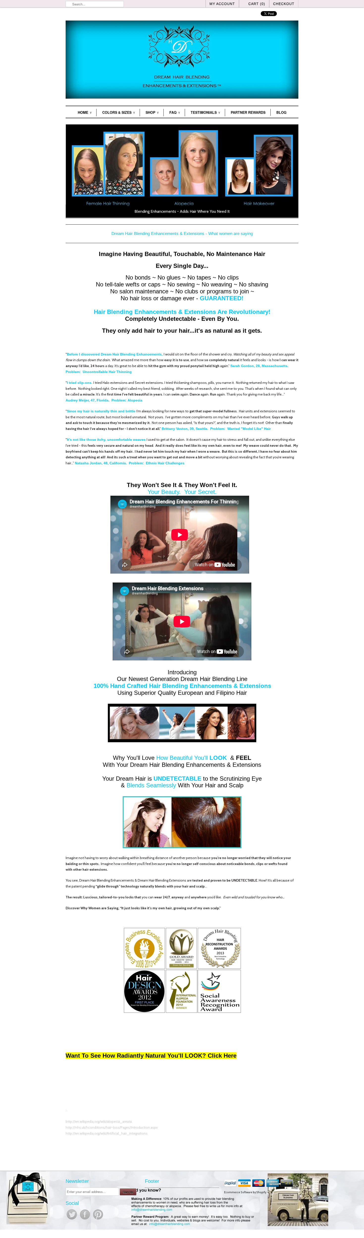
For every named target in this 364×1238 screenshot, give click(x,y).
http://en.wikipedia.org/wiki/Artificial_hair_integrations (107, 1133)
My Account (222, 4)
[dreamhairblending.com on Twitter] (72, 1219)
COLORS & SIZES (118, 112)
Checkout (283, 4)
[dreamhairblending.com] (182, 60)
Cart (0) (256, 4)
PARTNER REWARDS (248, 112)
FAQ (174, 112)
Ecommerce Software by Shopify (245, 1192)
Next (292, 172)
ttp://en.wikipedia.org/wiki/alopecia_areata (100, 1121)
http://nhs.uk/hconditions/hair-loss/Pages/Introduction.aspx (112, 1127)
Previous (71, 172)
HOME (84, 112)
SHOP (152, 112)
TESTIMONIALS (205, 112)
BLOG (281, 112)
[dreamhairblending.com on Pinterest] (98, 1219)
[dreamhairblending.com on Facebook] (85, 1219)
